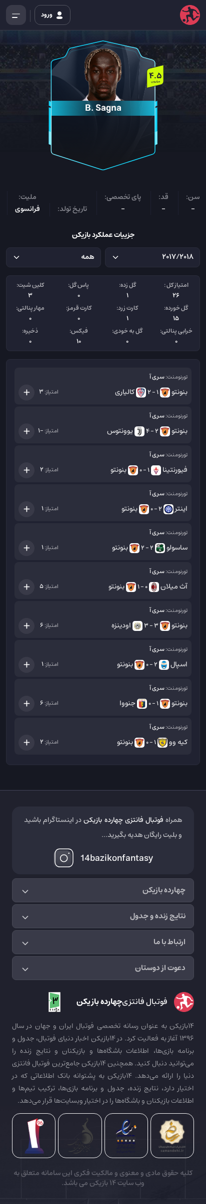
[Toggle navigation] (16, 15)
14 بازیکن (102, 1183)
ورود (47, 14)
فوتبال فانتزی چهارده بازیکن (123, 820)
